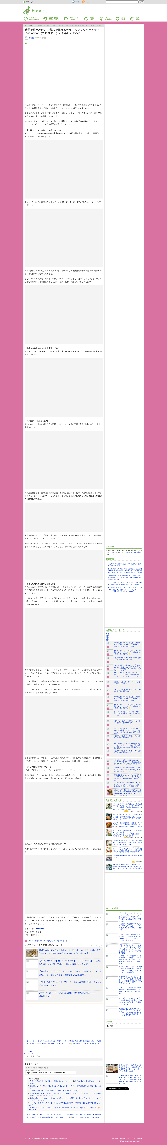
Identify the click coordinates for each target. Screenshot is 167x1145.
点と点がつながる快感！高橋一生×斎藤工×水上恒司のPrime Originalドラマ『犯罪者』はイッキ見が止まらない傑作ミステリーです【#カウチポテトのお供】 (125, 570)
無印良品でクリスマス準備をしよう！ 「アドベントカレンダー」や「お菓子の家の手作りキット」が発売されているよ (130, 1012)
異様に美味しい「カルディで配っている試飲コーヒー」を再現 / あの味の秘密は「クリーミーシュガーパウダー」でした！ (127, 675)
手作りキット (62, 941)
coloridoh (40, 929)
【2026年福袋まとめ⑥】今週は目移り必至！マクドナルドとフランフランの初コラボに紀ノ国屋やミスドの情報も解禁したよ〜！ (127, 785)
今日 (107, 634)
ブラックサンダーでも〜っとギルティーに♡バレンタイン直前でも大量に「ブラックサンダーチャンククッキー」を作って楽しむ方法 (130, 949)
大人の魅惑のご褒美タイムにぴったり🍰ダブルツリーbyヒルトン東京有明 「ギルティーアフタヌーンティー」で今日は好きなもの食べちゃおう (125, 589)
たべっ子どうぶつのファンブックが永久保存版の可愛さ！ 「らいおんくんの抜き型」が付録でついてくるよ (130, 1001)
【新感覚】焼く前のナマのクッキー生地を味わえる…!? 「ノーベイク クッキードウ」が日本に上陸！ (130, 927)
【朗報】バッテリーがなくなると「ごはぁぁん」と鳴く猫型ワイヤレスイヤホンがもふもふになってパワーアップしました (127, 770)
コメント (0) (27, 1051)
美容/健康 (46, 17)
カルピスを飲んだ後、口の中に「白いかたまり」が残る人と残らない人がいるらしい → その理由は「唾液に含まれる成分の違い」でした (127, 668)
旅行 (116, 17)
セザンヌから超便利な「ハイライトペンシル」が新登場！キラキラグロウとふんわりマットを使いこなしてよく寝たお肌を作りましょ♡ (127, 731)
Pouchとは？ (29, 2)
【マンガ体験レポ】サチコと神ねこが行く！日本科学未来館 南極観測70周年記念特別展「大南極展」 (125, 583)
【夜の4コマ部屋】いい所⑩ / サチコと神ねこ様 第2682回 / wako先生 (127, 752)
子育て (37, 941)
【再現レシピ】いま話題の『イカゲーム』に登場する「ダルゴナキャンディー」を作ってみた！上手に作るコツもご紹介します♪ (130, 959)
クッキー (53, 941)
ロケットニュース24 (133, 552)
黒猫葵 (31, 38)
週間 (107, 636)
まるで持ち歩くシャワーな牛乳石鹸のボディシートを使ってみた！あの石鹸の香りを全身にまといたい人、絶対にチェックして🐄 (127, 746)
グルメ (101, 17)
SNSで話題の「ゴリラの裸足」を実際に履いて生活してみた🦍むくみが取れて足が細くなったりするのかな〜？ (127, 644)
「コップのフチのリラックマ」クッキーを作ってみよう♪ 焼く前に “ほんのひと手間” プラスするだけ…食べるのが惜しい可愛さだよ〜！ (130, 917)
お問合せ (64, 1138)
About (29, 1138)
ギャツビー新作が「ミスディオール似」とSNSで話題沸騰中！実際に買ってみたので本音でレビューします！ (127, 713)
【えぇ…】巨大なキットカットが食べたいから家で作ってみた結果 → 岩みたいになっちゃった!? (130, 990)
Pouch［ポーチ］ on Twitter (76, 1)
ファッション (68, 17)
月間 (107, 638)
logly (141, 800)
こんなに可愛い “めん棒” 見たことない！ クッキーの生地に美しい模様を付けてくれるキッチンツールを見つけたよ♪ (130, 937)
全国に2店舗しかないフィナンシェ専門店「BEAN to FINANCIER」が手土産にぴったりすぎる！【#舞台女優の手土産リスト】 (127, 777)
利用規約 (37, 1138)
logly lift (100, 945)
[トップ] (25, 25)
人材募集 (46, 1138)
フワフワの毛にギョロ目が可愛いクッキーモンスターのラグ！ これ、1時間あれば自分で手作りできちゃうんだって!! (131, 980)
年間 (107, 640)
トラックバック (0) (30, 1053)
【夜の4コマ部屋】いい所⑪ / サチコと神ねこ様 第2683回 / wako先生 (54, 1091)
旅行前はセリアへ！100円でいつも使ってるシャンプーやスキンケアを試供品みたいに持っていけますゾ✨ (127, 652)
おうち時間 (45, 941)
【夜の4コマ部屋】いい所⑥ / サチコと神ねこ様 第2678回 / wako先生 (127, 737)
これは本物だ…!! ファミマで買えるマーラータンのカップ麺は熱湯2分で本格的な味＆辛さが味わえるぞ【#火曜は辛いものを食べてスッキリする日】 (127, 792)
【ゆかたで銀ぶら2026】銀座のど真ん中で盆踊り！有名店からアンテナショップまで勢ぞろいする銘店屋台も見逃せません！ (125, 577)
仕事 (131, 17)
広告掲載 (55, 1138)
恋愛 (85, 17)
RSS (83, 1)
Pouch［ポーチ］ (29, 7)
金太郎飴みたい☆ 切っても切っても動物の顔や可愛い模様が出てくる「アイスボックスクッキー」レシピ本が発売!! (130, 969)
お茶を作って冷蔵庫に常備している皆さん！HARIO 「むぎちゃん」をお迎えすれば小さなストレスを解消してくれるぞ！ (127, 762)
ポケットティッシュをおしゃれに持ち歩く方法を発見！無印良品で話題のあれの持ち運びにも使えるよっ (45, 1043)
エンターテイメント (31, 17)
